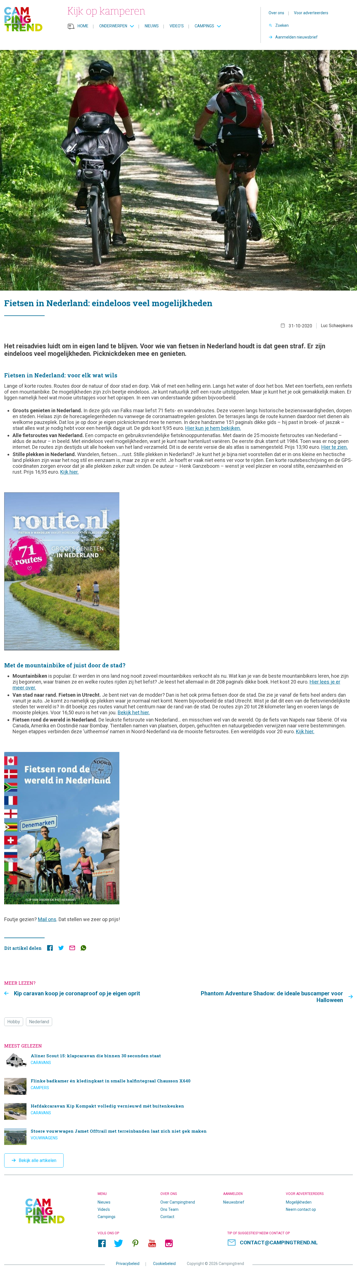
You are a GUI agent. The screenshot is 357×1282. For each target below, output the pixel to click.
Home (83, 26)
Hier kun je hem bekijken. (213, 428)
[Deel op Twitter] (61, 949)
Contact (167, 1216)
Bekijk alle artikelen (37, 1160)
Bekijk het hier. (134, 712)
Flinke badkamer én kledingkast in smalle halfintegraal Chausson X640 (167, 1086)
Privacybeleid (127, 1263)
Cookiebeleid (164, 1263)
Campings (204, 26)
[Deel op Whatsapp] (83, 949)
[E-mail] (72, 949)
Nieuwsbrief (233, 1202)
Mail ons (47, 919)
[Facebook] (102, 1243)
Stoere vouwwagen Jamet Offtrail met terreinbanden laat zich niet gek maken (167, 1136)
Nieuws (152, 26)
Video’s (177, 26)
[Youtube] (152, 1243)
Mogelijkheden (299, 1202)
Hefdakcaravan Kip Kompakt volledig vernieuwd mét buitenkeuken (167, 1111)
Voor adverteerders (311, 13)
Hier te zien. (334, 447)
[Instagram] (169, 1243)
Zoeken (282, 25)
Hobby (13, 1021)
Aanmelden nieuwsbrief (296, 37)
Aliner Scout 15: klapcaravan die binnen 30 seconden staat (167, 1061)
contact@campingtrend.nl (279, 1242)
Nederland (39, 1021)
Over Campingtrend (177, 1202)
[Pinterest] (135, 1243)
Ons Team (169, 1209)
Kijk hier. (69, 472)
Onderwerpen (113, 26)
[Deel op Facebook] (50, 949)
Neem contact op (301, 1209)
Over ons (276, 13)
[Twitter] (118, 1243)
